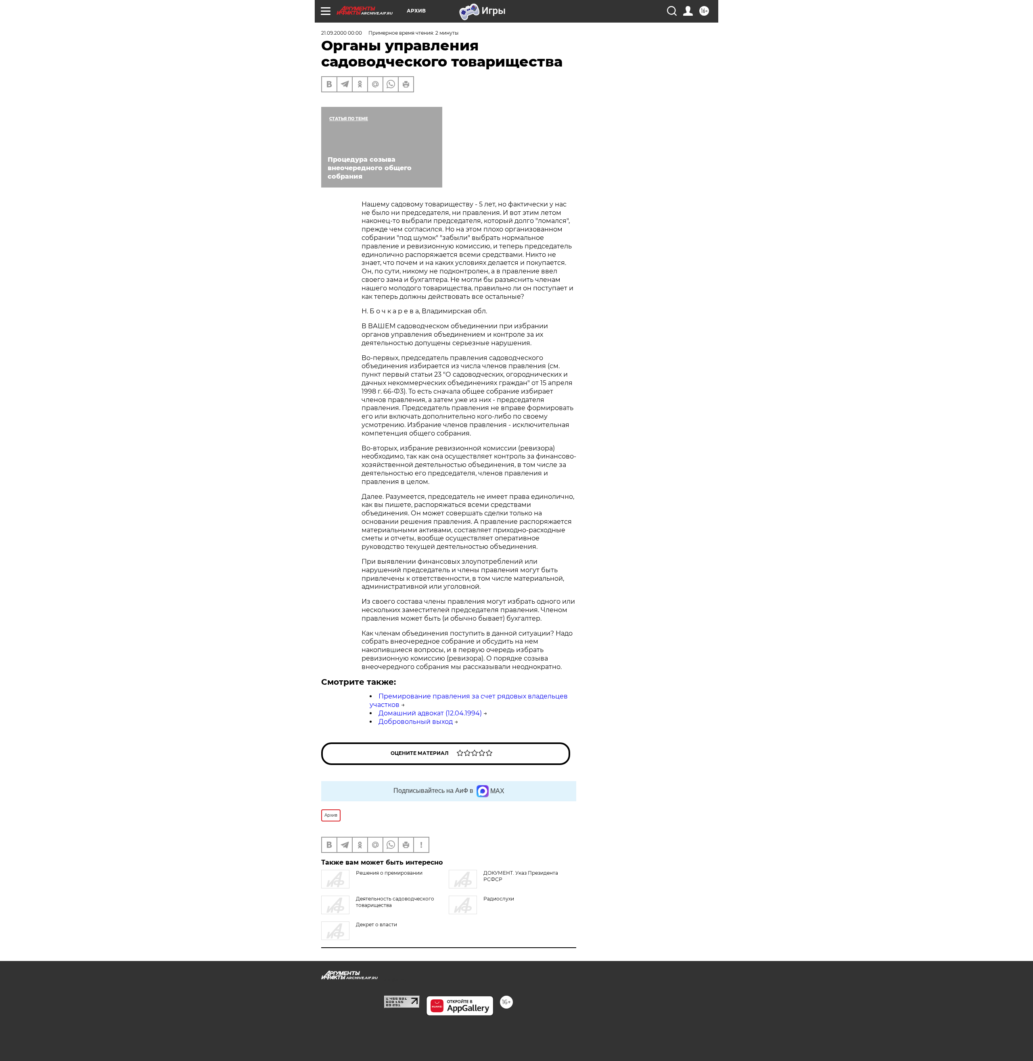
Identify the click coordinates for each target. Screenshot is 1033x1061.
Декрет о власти (376, 924)
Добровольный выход (415, 721)
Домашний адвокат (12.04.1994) (430, 713)
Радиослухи (498, 899)
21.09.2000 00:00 (341, 33)
